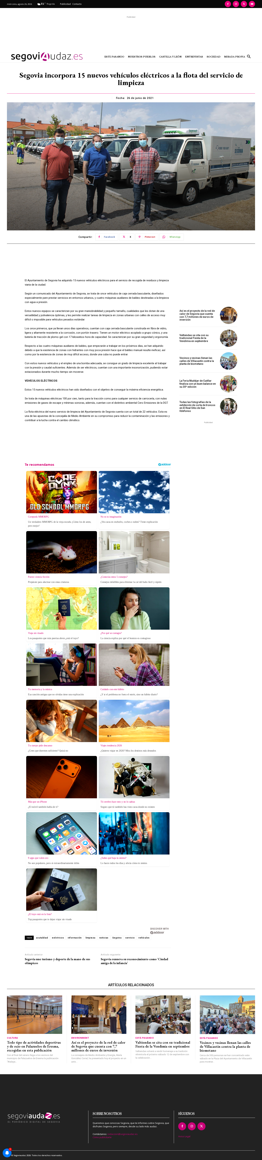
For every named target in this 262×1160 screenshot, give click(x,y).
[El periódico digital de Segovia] (38, 56)
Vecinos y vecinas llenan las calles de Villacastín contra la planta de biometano (196, 361)
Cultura (12, 1038)
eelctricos (58, 937)
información (75, 937)
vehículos (144, 937)
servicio (130, 937)
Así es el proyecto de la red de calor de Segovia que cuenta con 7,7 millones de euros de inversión (197, 315)
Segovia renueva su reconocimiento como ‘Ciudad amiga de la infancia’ (134, 961)
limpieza (90, 937)
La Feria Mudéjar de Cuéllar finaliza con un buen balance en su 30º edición (197, 383)
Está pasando (144, 1038)
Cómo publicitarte (102, 1137)
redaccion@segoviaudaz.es (122, 1134)
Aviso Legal (184, 1136)
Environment (80, 1038)
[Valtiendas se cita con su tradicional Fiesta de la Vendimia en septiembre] (228, 338)
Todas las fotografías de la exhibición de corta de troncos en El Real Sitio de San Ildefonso (197, 406)
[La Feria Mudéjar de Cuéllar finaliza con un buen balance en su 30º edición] (228, 383)
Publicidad (65, 4)
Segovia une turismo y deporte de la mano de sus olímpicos (57, 961)
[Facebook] (228, 4)
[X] (244, 4)
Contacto (77, 4)
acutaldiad (42, 937)
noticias (103, 937)
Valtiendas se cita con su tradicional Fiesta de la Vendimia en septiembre (194, 338)
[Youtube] (252, 4)
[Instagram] (236, 4)
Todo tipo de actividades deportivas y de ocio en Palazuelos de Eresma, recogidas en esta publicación (34, 1046)
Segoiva (117, 937)
